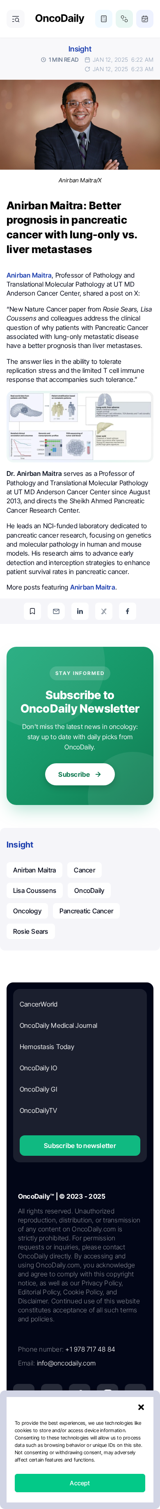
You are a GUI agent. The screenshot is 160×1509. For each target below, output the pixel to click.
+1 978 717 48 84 (90, 1349)
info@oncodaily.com (66, 1363)
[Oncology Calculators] (103, 19)
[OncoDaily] (60, 19)
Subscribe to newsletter (80, 1145)
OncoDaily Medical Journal (58, 1025)
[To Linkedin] (80, 611)
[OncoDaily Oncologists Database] (124, 19)
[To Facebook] (127, 611)
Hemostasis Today (47, 1047)
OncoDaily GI (38, 1089)
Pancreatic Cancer (86, 911)
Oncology (27, 911)
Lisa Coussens (34, 890)
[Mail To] (56, 611)
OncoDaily (89, 890)
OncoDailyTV (38, 1110)
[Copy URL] (32, 611)
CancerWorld (39, 1004)
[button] (141, 1407)
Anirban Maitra (34, 870)
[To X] (103, 611)
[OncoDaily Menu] (16, 19)
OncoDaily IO (38, 1068)
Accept (80, 1483)
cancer (84, 870)
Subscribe (74, 774)
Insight (80, 49)
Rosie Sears (30, 931)
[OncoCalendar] (144, 19)
